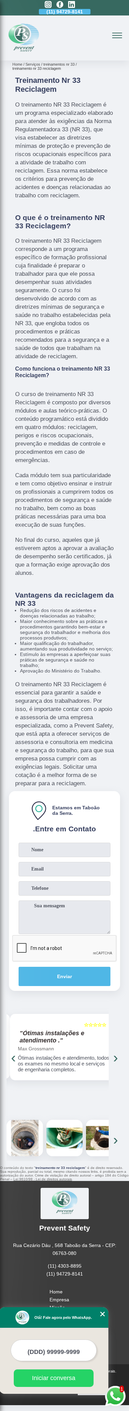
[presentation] (13, 1057)
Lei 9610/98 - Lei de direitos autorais (42, 1179)
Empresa (59, 1299)
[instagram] (48, 5)
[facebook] (59, 5)
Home (56, 1291)
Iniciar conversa (53, 1378)
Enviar (64, 976)
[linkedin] (71, 5)
